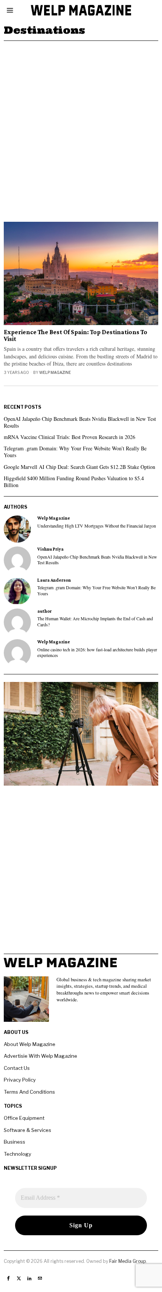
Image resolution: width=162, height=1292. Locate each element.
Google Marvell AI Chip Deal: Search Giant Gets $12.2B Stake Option (79, 466)
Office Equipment (24, 1118)
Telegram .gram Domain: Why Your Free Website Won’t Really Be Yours (75, 452)
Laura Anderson (54, 580)
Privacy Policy (20, 1080)
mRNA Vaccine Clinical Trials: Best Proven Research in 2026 (69, 437)
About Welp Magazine (29, 1044)
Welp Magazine (55, 372)
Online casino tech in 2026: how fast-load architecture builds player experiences (97, 652)
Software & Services (27, 1130)
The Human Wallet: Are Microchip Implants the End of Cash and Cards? (95, 621)
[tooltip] (17, 529)
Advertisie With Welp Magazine (40, 1056)
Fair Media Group (127, 1261)
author (44, 611)
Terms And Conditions (29, 1092)
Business (14, 1142)
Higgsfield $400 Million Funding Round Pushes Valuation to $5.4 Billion (74, 482)
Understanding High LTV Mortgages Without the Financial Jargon (96, 526)
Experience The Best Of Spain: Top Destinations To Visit (75, 336)
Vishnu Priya (50, 549)
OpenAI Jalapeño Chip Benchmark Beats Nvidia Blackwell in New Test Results (80, 422)
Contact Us (17, 1068)
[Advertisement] (81, 126)
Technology (17, 1154)
